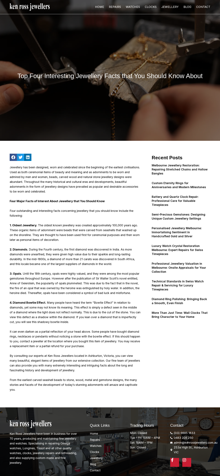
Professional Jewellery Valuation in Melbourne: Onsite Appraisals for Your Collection (179, 267)
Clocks (151, 7)
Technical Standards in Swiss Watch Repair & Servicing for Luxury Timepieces (178, 285)
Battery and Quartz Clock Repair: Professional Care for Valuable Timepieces (175, 201)
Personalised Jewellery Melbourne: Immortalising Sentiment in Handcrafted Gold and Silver (177, 232)
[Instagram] (186, 462)
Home (99, 7)
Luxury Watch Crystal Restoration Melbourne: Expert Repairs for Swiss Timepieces (177, 250)
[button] (13, 157)
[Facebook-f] (174, 462)
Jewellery (170, 7)
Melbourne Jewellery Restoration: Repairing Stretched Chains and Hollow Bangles (180, 169)
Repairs (115, 7)
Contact (203, 7)
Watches (133, 7)
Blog (187, 7)
